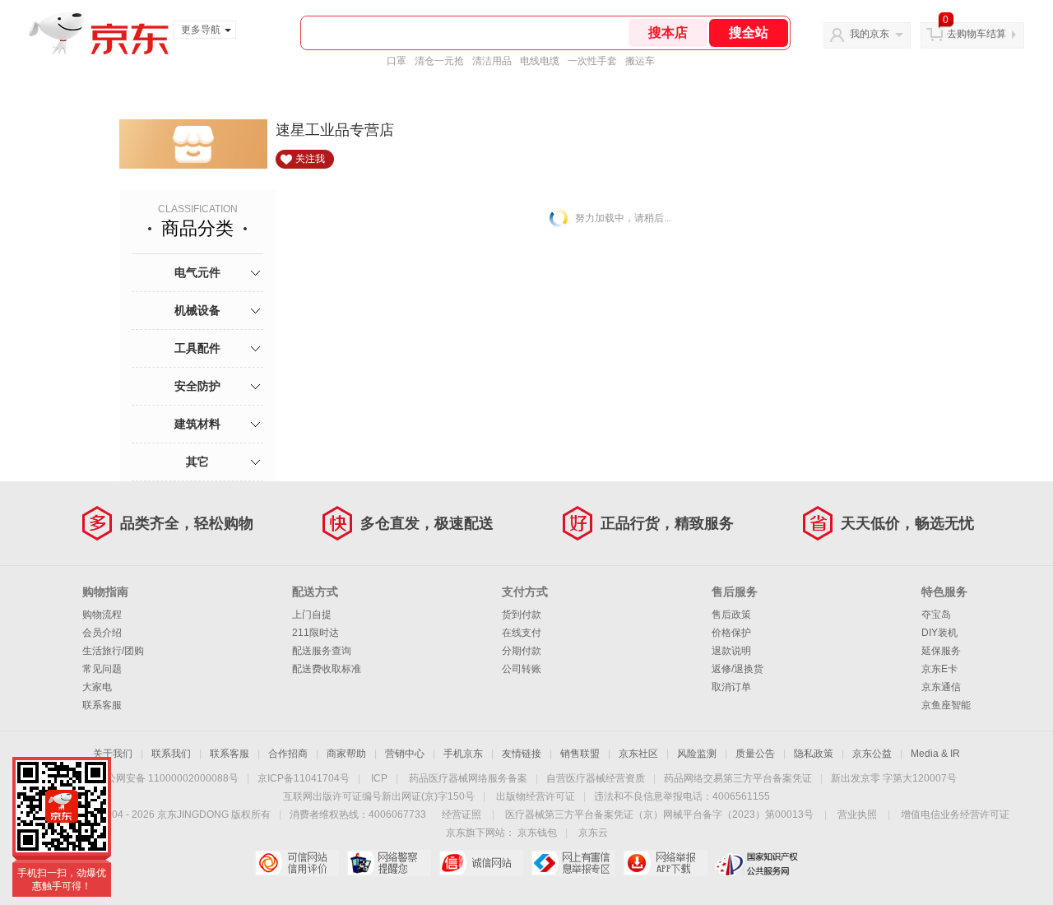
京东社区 (638, 753)
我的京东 (869, 33)
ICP (379, 778)
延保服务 (941, 651)
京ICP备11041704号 (303, 778)
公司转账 (521, 669)
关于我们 (112, 753)
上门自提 (312, 614)
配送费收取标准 (326, 669)
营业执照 (857, 814)
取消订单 (731, 687)
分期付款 (521, 651)
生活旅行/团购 (113, 651)
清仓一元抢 (439, 61)
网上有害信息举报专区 (573, 863)
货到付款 (521, 614)
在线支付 (521, 632)
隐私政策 (813, 753)
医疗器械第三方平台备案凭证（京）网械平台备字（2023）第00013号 (659, 814)
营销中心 (404, 753)
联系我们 (171, 753)
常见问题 (102, 669)
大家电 (97, 687)
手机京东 (463, 753)
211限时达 (315, 632)
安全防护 (197, 385)
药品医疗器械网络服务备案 (468, 778)
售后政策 (731, 614)
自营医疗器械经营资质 (595, 778)
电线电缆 (539, 61)
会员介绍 (102, 632)
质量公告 (755, 753)
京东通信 (941, 687)
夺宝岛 (936, 614)
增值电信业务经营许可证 (955, 814)
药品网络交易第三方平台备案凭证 (738, 778)
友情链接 (521, 753)
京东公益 (872, 753)
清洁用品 (492, 61)
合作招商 (288, 753)
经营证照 (461, 814)
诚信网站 (480, 863)
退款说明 (731, 651)
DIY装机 (939, 632)
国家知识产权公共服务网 (757, 863)
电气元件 (197, 272)
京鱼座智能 (946, 705)
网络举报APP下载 (665, 863)
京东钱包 (537, 832)
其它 (197, 461)
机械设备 (197, 310)
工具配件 (197, 348)
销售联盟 (580, 753)
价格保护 (731, 632)
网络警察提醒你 (388, 863)
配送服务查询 (321, 651)
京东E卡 (939, 669)
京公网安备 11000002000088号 (167, 778)
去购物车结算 (976, 33)
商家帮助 (346, 753)
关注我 (310, 159)
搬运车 (640, 61)
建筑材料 (197, 423)
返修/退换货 (737, 669)
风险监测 (697, 753)
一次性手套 (592, 61)
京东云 (593, 832)
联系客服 (102, 705)
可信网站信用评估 (296, 863)
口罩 (396, 61)
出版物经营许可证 (535, 796)
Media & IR (935, 753)
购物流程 (102, 614)
